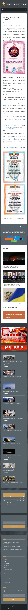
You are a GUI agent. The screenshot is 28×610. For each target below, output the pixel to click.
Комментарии (6, 580)
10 (4, 502)
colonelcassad (16, 139)
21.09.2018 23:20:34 (7, 22)
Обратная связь (7, 582)
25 (7, 507)
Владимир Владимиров (8, 25)
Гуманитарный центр (8, 569)
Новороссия (6, 565)
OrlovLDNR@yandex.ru (10, 127)
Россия (18, 22)
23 (23, 504)
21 (17, 504)
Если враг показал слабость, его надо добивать (14, 303)
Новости (14, 22)
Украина (5, 567)
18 (7, 504)
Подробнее (5, 366)
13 (14, 502)
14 (17, 502)
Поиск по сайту (7, 578)
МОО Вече (16, 149)
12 (10, 502)
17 (4, 504)
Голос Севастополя (19, 605)
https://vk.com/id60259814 (8, 128)
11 (7, 502)
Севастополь (6, 563)
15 (20, 502)
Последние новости (8, 573)
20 (14, 504)
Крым (5, 561)
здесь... (6, 94)
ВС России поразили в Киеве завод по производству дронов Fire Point (12, 267)
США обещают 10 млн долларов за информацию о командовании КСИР (11, 285)
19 (10, 504)
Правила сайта (7, 575)
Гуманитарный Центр (10, 147)
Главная (5, 571)
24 (4, 507)
